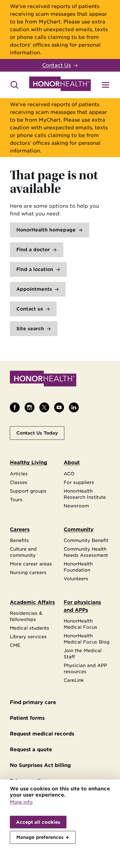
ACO (69, 473)
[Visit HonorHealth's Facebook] (15, 407)
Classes (18, 482)
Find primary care (33, 702)
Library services (28, 636)
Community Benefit (86, 540)
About (72, 462)
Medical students (29, 628)
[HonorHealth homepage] (60, 85)
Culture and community (23, 552)
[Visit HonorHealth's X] (44, 407)
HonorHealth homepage (46, 230)
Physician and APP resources (85, 668)
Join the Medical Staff (83, 653)
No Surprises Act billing (40, 765)
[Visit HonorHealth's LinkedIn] (74, 407)
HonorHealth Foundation (78, 567)
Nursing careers (28, 572)
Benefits (19, 540)
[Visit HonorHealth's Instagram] (29, 407)
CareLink (74, 680)
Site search (30, 328)
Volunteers (76, 578)
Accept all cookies (38, 822)
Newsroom (76, 505)
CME (15, 645)
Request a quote (31, 749)
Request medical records (42, 734)
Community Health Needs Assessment (86, 552)
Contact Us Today (37, 432)
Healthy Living (28, 462)
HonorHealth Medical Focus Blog (87, 638)
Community (79, 529)
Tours (16, 499)
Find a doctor (33, 249)
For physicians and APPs (82, 606)
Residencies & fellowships (26, 616)
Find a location (34, 269)
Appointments (34, 289)
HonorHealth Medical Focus (80, 624)
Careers (20, 529)
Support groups (28, 491)
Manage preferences (40, 837)
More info (21, 802)
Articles (19, 473)
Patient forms (27, 718)
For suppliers (79, 482)
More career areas (31, 563)
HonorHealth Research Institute (85, 494)
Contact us (29, 309)
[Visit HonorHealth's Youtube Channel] (59, 407)
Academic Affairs (32, 602)
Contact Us (56, 65)
